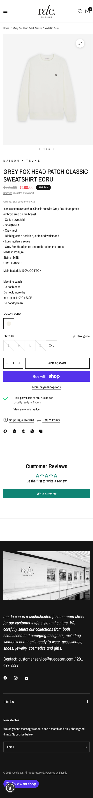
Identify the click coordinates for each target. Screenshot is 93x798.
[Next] (54, 149)
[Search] (80, 11)
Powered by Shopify (56, 773)
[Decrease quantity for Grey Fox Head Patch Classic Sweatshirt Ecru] (7, 363)
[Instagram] (19, 678)
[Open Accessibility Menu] (10, 788)
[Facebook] (6, 431)
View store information (27, 409)
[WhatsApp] (33, 431)
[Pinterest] (24, 431)
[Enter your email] (85, 747)
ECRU (8, 323)
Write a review (46, 493)
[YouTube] (30, 678)
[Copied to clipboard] (41, 431)
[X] (15, 431)
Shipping (7, 193)
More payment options (46, 387)
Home (6, 28)
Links (8, 701)
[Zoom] (80, 43)
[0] (87, 11)
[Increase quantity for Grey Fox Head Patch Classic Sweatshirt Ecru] (19, 363)
